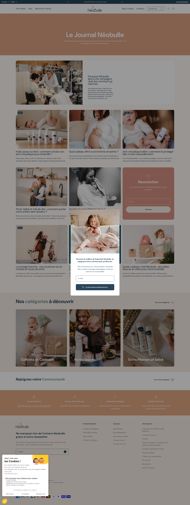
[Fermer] (115, 214)
